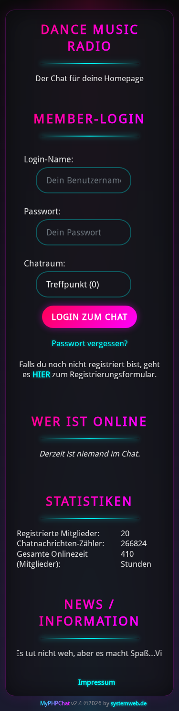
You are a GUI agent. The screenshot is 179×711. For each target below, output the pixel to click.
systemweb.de (129, 703)
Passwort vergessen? (89, 343)
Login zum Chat (89, 317)
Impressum (96, 682)
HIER (41, 374)
